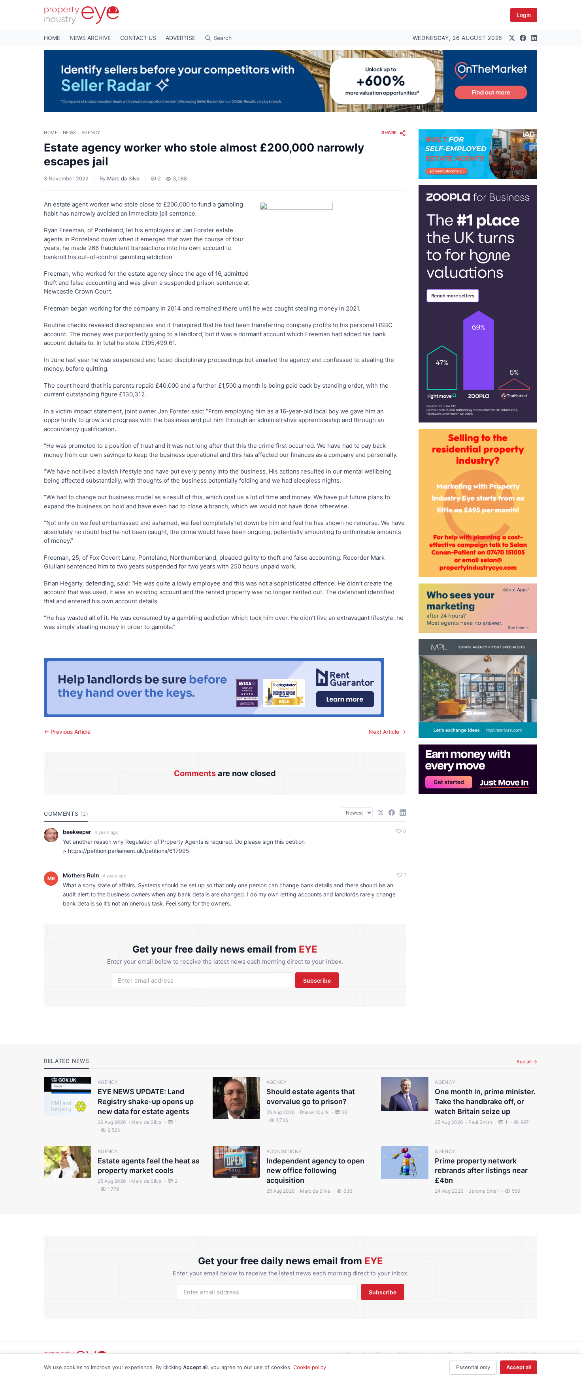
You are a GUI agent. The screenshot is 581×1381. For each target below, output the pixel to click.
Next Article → (387, 731)
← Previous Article (67, 731)
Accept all (518, 1367)
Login (524, 14)
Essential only (473, 1367)
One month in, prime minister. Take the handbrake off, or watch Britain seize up (485, 1101)
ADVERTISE (180, 37)
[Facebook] (523, 38)
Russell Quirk (313, 1112)
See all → (527, 1062)
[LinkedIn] (534, 38)
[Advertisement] (478, 912)
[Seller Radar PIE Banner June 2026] (290, 81)
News (69, 132)
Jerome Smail (482, 1191)
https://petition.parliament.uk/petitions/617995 (128, 850)
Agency (90, 132)
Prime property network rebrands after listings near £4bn (481, 1171)
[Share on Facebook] (392, 812)
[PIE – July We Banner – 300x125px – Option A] (478, 769)
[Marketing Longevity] (478, 608)
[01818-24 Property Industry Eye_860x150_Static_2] (225, 687)
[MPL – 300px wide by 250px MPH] (478, 688)
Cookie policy (309, 1367)
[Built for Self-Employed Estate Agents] (478, 154)
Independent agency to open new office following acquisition (315, 1171)
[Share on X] (380, 812)
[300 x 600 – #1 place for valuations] (478, 303)
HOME (52, 37)
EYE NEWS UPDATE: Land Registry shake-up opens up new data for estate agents (146, 1101)
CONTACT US (138, 37)
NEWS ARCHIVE (90, 37)
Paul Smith (479, 1122)
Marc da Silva (123, 178)
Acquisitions (284, 1151)
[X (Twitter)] (512, 38)
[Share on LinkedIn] (403, 812)
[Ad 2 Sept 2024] (478, 503)
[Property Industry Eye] (81, 15)
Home (51, 132)
